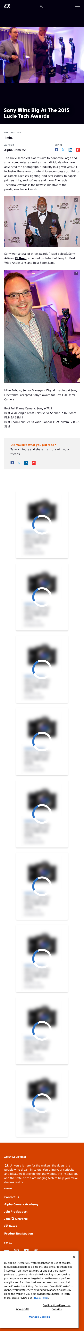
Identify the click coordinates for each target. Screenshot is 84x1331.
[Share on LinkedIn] (70, 150)
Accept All (22, 1309)
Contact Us (11, 1197)
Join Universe (16, 1218)
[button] (76, 6)
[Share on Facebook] (56, 149)
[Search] (41, 6)
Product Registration (18, 1233)
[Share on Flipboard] (78, 150)
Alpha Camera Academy (21, 1204)
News (12, 1226)
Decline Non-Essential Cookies (57, 1307)
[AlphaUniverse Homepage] (7, 7)
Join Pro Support (15, 1211)
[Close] (74, 1257)
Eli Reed (21, 258)
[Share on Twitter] (63, 149)
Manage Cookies (39, 1316)
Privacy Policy (40, 1297)
